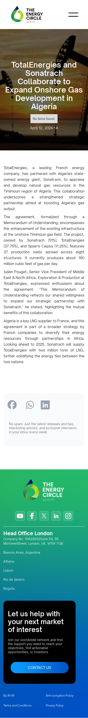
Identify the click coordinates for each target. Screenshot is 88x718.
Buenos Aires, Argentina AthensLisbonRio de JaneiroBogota (21, 570)
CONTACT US (39, 667)
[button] (73, 14)
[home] (34, 14)
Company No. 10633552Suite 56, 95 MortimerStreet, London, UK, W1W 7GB (33, 541)
